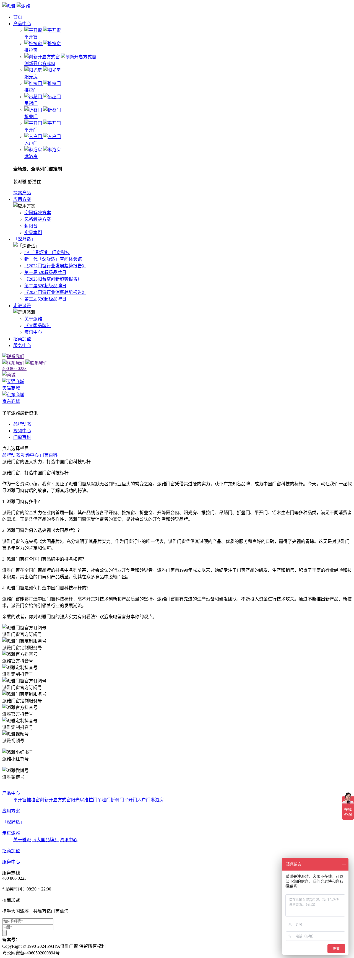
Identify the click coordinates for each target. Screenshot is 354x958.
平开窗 (20, 800)
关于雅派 (22, 839)
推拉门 (90, 800)
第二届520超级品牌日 (45, 285)
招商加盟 (22, 338)
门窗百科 (22, 437)
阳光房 (77, 800)
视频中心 (22, 430)
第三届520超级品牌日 (45, 299)
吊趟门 (104, 800)
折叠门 (117, 800)
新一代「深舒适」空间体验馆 (53, 259)
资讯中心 (33, 332)
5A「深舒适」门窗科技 (47, 252)
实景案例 (33, 232)
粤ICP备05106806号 (39, 939)
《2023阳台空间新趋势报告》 (53, 279)
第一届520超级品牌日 (45, 272)
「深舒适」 (24, 239)
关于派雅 (33, 319)
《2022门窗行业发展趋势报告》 (55, 265)
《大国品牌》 (37, 325)
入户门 (143, 800)
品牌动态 (22, 424)
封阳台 (31, 226)
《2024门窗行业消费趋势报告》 (55, 292)
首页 (17, 17)
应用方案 (22, 199)
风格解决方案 (37, 219)
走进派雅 (22, 305)
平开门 (130, 800)
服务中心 (22, 345)
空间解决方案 (37, 212)
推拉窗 (33, 800)
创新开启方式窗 (55, 800)
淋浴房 (157, 800)
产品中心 (22, 23)
